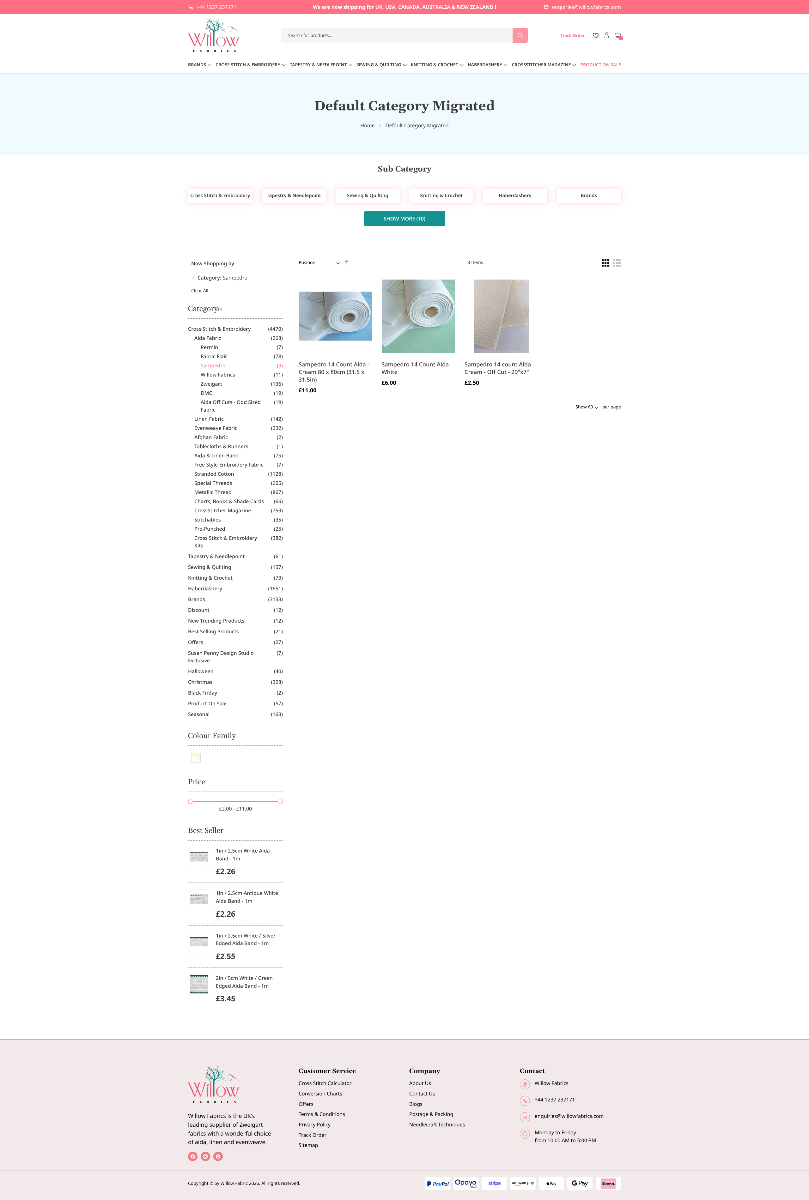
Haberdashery (515, 196)
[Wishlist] (596, 35)
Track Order (312, 1134)
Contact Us (422, 1093)
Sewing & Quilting (367, 196)
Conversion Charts (320, 1093)
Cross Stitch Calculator (325, 1083)
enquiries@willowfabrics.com (586, 6)
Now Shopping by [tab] (212, 263)
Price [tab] (196, 782)
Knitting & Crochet (441, 196)
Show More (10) (404, 218)
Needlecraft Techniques (437, 1124)
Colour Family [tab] (212, 736)
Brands (589, 196)
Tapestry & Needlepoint (294, 196)
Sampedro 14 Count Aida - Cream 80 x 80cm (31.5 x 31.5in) (334, 372)
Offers (306, 1104)
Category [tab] (203, 309)
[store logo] (214, 35)
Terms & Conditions (322, 1114)
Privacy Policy (315, 1124)
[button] (368, 386)
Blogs (416, 1104)
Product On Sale (601, 65)
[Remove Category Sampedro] (193, 278)
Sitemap (308, 1145)
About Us (420, 1083)
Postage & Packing (431, 1114)
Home (367, 125)
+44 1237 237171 (216, 6)
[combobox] (404, 35)
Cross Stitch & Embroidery (220, 196)
